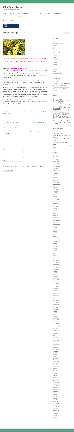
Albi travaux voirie (38, 13)
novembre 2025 (56, 166)
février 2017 (56, 339)
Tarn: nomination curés (61, 17)
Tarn (67, 120)
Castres (55, 50)
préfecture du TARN (63, 115)
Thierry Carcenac (66, 122)
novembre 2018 (56, 302)
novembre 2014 (56, 385)
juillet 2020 (55, 269)
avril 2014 (55, 398)
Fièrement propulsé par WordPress (10, 425)
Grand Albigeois (56, 59)
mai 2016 (55, 354)
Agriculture (55, 45)
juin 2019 (55, 290)
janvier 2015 (56, 382)
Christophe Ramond (57, 102)
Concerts (47, 13)
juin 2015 (55, 373)
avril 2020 (55, 274)
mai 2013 (55, 417)
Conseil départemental (57, 104)
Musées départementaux (22, 17)
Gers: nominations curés (8, 17)
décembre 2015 (56, 363)
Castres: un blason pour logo (59, 85)
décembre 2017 (56, 321)
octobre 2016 (56, 345)
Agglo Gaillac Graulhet (58, 43)
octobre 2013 (56, 408)
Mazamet (55, 64)
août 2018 (55, 307)
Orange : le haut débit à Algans (10, 122)
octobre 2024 (56, 185)
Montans (62, 113)
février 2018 (56, 318)
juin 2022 (55, 229)
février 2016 (56, 359)
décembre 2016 (56, 342)
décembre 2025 (56, 165)
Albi (39, 110)
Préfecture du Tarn (57, 73)
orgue (62, 114)
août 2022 (55, 225)
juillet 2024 (55, 191)
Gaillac (54, 57)
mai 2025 (55, 177)
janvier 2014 (56, 403)
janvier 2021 (56, 258)
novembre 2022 (56, 220)
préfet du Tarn (64, 116)
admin (54, 145)
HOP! (62, 109)
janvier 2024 (56, 199)
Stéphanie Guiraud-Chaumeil (59, 120)
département (62, 106)
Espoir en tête (9, 111)
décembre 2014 (56, 384)
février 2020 (56, 278)
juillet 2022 (55, 227)
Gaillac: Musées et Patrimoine (23, 13)
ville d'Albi (61, 123)
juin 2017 (55, 332)
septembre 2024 (56, 187)
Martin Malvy (55, 112)
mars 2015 (55, 379)
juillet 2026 (55, 158)
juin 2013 (55, 415)
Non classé (19, 110)
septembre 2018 (56, 305)
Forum (62, 107)
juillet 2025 (55, 173)
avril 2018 (55, 314)
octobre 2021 (56, 243)
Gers (70, 107)
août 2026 (55, 156)
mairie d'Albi (67, 111)
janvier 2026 (56, 163)
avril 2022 (55, 232)
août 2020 (55, 267)
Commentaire (6, 133)
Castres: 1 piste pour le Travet (59, 81)
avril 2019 (55, 293)
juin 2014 (55, 394)
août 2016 (55, 349)
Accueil (4, 13)
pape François (67, 114)
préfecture (56, 115)
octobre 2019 (56, 285)
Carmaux (55, 48)
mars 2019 (55, 295)
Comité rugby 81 (56, 52)
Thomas (55, 142)
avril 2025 (55, 178)
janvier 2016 (56, 361)
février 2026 (56, 161)
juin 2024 (55, 192)
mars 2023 (55, 213)
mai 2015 (55, 375)
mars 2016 (55, 358)
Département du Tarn (58, 54)
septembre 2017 (56, 326)
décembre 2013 (56, 405)
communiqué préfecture (58, 103)
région (55, 117)
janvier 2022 (56, 238)
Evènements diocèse (57, 13)
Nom (4, 149)
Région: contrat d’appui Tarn (40, 122)
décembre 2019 (56, 281)
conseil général (66, 104)
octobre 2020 (56, 264)
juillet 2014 (55, 392)
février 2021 (56, 257)
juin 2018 (55, 311)
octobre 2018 (56, 304)
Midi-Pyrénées (56, 113)
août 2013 (55, 412)
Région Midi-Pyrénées (64, 117)
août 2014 (55, 391)
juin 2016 (55, 352)
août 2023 (55, 206)
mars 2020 (55, 276)
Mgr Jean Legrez (66, 112)
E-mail (5, 155)
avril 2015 (55, 377)
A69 (54, 41)
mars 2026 (55, 159)
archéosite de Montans (58, 100)
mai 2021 (55, 252)
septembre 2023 (56, 205)
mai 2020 (55, 272)
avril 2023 (55, 212)
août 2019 (55, 286)
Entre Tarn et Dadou (12, 7)
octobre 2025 (56, 168)
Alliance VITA (59, 99)
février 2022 (56, 236)
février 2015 (56, 380)
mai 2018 (55, 312)
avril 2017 (55, 335)
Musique (55, 67)
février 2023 (56, 215)
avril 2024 (55, 194)
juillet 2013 (55, 413)
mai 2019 (55, 292)
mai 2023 (55, 210)
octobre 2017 (56, 325)
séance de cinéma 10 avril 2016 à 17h (39, 111)
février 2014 (56, 401)
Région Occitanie (56, 118)
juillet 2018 (55, 309)
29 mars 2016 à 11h (34, 110)
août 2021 (55, 246)
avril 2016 (55, 356)
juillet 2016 (55, 351)
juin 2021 (55, 250)
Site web (5, 160)
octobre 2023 (56, 203)
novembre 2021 (56, 241)
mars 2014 (55, 399)
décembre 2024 (56, 184)
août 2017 (55, 328)
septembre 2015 (56, 368)
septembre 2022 (56, 224)
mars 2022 (55, 234)
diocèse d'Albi (56, 105)
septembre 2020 (56, 265)
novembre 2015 (56, 365)
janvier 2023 (56, 217)
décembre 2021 (56, 239)
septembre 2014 (56, 389)
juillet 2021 (55, 248)
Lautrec (55, 62)
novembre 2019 (56, 283)
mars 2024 (55, 196)
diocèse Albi (56, 55)
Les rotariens (16, 111)
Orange (55, 71)
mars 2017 (55, 337)
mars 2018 (55, 316)
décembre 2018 (56, 300)
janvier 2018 (56, 319)
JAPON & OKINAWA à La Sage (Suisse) (61, 87)
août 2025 (55, 172)
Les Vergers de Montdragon (58, 111)
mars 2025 (55, 180)
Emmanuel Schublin (57, 107)
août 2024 (55, 189)
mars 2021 (55, 255)
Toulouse (56, 123)
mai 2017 (55, 333)
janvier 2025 (56, 182)
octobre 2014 (56, 387)
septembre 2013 (56, 410)
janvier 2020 (56, 279)
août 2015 (55, 370)
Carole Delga (56, 101)
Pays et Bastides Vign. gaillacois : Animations (42, 17)
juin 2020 (55, 271)
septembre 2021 (56, 245)
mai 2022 (55, 231)
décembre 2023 (56, 201)
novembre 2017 (56, 323)
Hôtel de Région (66, 109)
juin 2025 (55, 175)
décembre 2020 (56, 260)
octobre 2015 (56, 366)
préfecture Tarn (56, 116)
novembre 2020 (56, 262)
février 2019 (56, 297)
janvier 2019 (56, 299)
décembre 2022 (56, 218)
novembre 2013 (56, 406)
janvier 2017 (56, 340)
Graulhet (55, 61)
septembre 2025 (56, 170)
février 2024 (56, 198)
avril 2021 (55, 253)
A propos (12, 13)
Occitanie (55, 114)
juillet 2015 (55, 372)
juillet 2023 (55, 208)
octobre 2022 (56, 222)
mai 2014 (55, 396)
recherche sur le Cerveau (24, 111)
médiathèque (66, 113)
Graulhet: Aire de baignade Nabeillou (61, 83)
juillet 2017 (55, 330)
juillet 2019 (55, 288)
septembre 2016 (56, 347)
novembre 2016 (56, 344)
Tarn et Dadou (58, 122)
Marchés (5, 20)
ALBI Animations (13, 20)
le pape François (56, 110)
